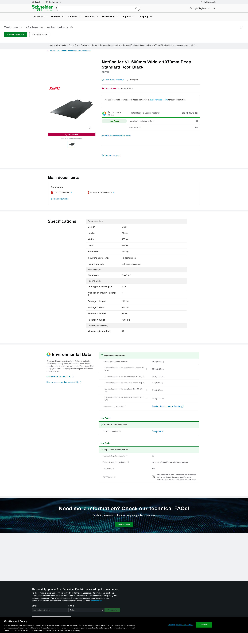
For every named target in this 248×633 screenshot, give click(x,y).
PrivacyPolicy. (96, 601)
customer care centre (159, 100)
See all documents (59, 199)
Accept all (203, 625)
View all (70, 51)
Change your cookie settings (180, 625)
